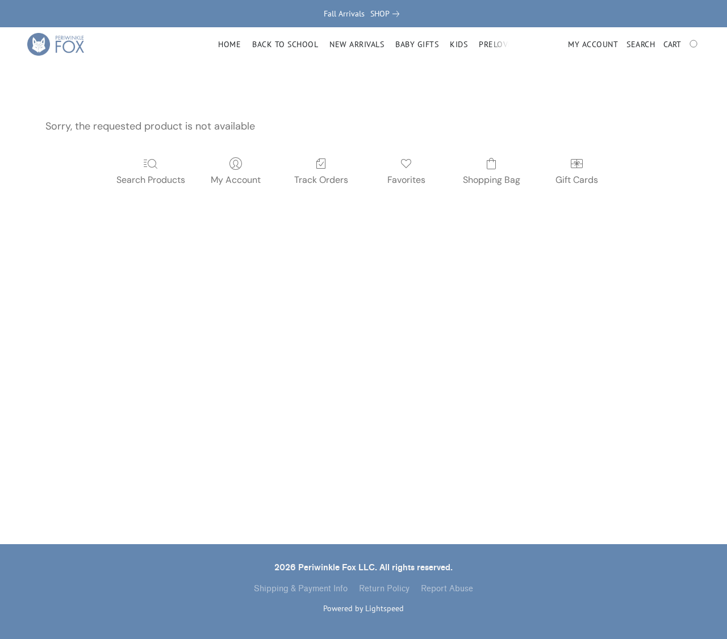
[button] (55, 44)
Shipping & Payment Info (301, 589)
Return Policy (384, 589)
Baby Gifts (416, 44)
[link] (387, 13)
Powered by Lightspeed (363, 608)
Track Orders (321, 180)
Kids (458, 44)
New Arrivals (356, 44)
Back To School (285, 44)
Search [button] (640, 44)
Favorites (406, 180)
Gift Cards (576, 180)
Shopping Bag (491, 180)
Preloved (498, 44)
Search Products (150, 180)
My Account (236, 180)
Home (229, 44)
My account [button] (593, 44)
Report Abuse (447, 589)
